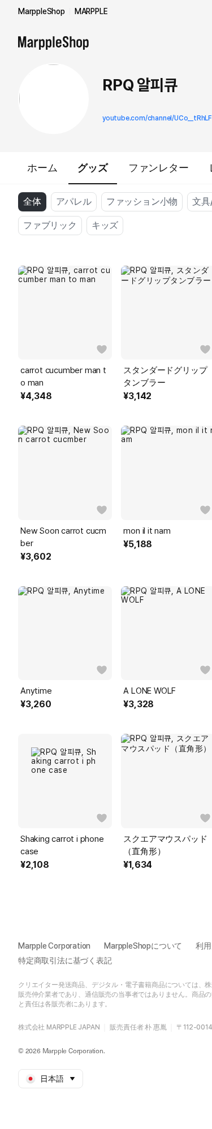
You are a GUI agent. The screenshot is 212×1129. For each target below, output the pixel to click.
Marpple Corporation (54, 945)
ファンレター (158, 168)
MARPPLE (91, 11)
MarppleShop (41, 11)
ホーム (42, 168)
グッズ (92, 168)
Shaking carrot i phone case (62, 845)
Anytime (36, 691)
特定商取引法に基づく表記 (65, 960)
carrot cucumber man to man (63, 376)
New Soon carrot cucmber (63, 537)
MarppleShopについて (143, 945)
